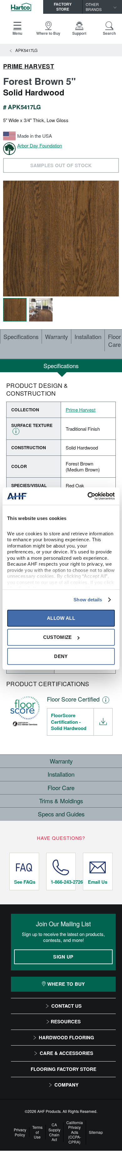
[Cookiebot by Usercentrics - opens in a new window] (88, 496)
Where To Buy (66, 983)
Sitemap (96, 1132)
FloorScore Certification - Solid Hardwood (68, 722)
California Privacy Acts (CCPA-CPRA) (74, 1132)
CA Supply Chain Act (54, 1132)
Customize (57, 637)
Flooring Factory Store (63, 1069)
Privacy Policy (20, 1132)
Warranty (56, 336)
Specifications (20, 336)
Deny (61, 656)
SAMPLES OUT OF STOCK (61, 165)
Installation (87, 336)
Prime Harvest (28, 66)
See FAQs (24, 881)
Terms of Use (37, 1132)
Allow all (61, 618)
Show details (88, 599)
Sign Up (63, 956)
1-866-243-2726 (63, 881)
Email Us (97, 881)
